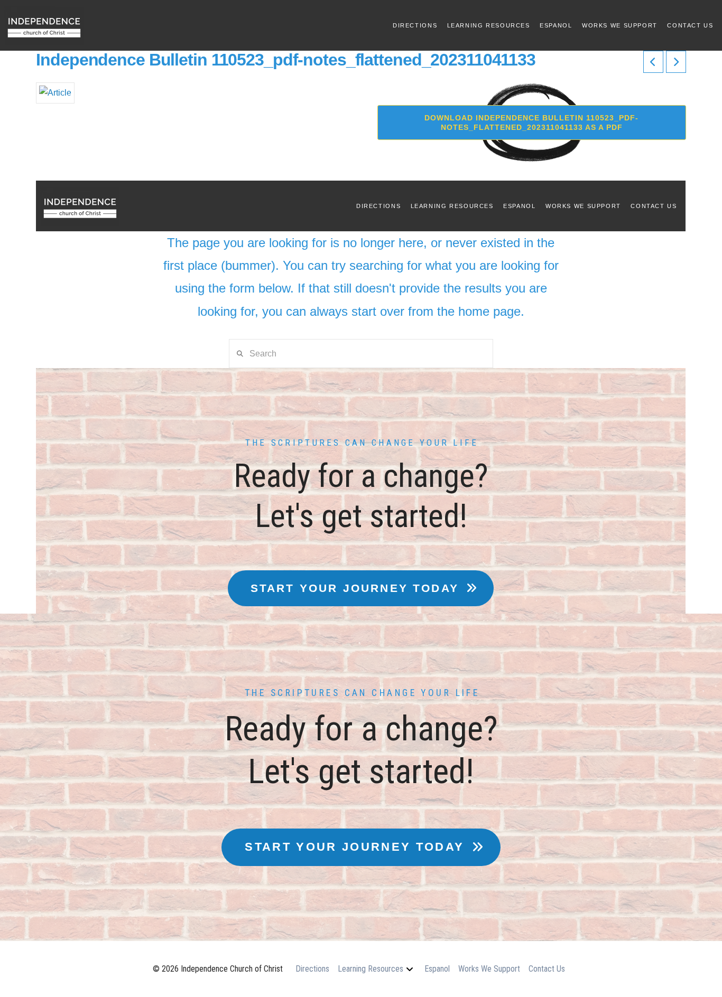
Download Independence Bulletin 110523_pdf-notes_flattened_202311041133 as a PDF (531, 122)
